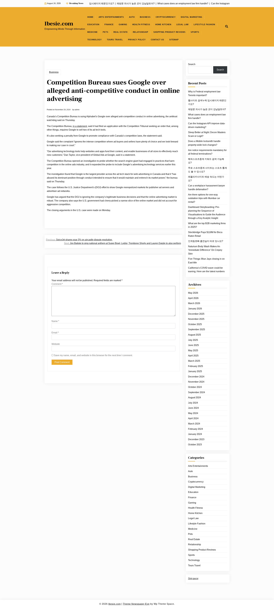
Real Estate (120, 32)
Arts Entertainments (111, 17)
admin (77, 110)
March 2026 (194, 303)
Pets (105, 32)
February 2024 (195, 429)
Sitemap (174, 40)
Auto (132, 17)
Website (56, 344)
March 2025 (194, 361)
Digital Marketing (191, 17)
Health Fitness (141, 24)
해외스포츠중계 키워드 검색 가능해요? (206, 161)
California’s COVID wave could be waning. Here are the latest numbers (206, 269)
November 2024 (196, 382)
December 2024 (196, 376)
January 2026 (195, 308)
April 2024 (193, 418)
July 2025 (193, 340)
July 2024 (193, 403)
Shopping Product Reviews (169, 32)
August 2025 (194, 335)
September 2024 (196, 392)
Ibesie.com (59, 23)
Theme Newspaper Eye (136, 604)
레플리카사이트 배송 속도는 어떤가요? (206, 179)
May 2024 (193, 413)
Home (90, 17)
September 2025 (196, 329)
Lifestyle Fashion (204, 24)
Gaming (123, 24)
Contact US (157, 40)
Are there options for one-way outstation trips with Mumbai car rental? (204, 198)
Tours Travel (115, 40)
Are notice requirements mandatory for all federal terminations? (207, 152)
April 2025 (193, 355)
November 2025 (196, 319)
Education (93, 24)
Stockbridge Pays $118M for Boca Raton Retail (205, 234)
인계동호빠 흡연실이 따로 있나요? (205, 241)
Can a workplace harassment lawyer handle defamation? (206, 187)
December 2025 (196, 314)
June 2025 (193, 345)
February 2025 (195, 366)
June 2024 (193, 408)
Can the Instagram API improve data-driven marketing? (206, 125)
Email (55, 332)
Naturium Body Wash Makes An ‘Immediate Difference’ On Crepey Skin (205, 250)
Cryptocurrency (166, 17)
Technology (94, 40)
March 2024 (194, 423)
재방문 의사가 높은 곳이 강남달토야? (207, 109)
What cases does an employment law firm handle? (207, 116)
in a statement (80, 126)
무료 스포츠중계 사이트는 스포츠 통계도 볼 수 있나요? (207, 170)
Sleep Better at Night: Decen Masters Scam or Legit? (206, 134)
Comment (57, 284)
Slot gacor (193, 578)
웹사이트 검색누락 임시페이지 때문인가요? (207, 102)
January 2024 (195, 434)
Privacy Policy (137, 40)
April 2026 (193, 298)
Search (191, 64)
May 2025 (193, 350)
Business (145, 17)
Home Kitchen (163, 24)
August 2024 (194, 397)
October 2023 (195, 444)
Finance (109, 24)
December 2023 (196, 439)
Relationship (140, 32)
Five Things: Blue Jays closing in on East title (206, 261)
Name (55, 321)
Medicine (92, 32)
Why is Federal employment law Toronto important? (204, 93)
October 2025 (195, 324)
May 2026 (193, 293)
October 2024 (195, 387)
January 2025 (195, 371)
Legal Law (182, 24)
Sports (195, 32)
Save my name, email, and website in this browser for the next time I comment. (93, 355)
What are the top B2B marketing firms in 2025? (207, 225)
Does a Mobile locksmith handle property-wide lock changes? (204, 143)
